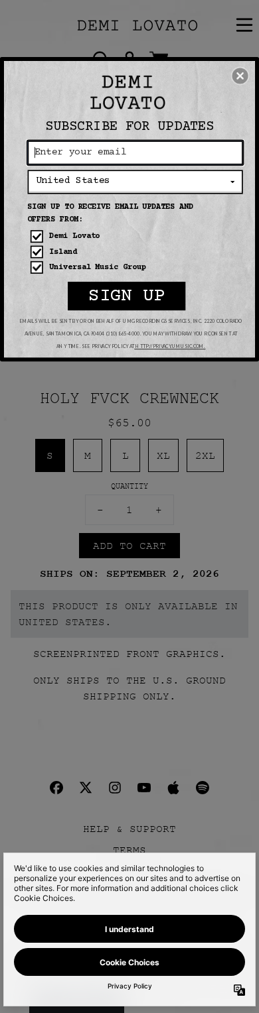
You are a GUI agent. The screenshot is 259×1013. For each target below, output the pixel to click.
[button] (240, 76)
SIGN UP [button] (126, 296)
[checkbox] (137, 236)
